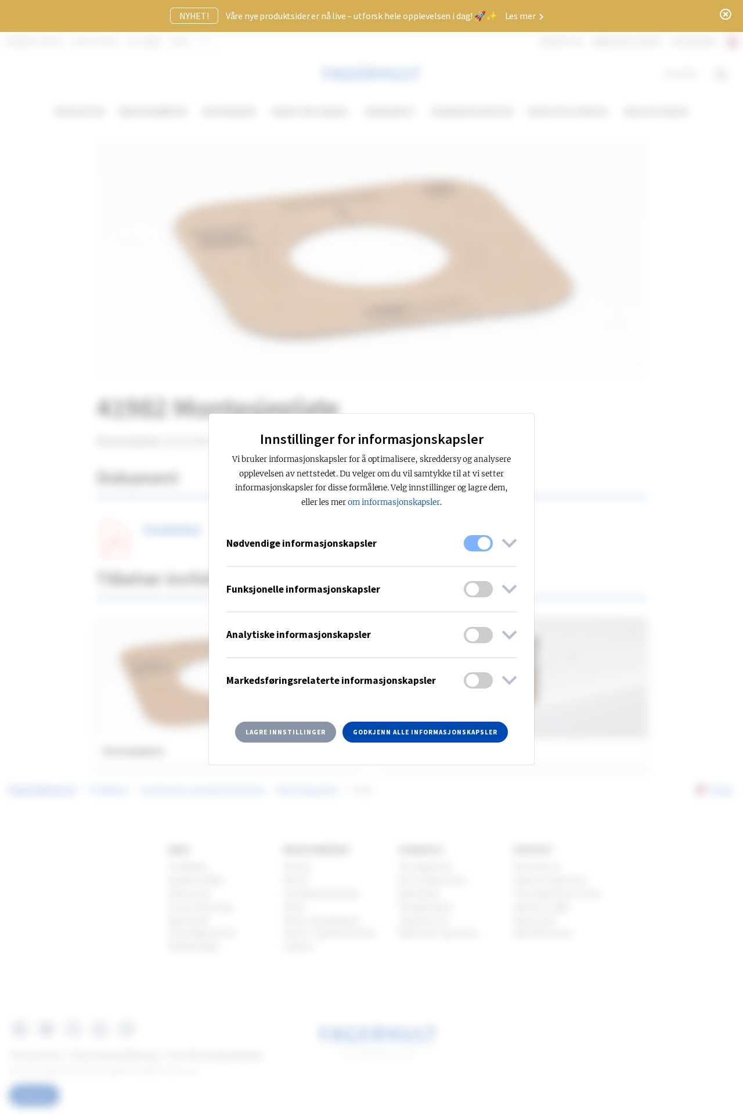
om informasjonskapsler (394, 502)
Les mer (521, 15)
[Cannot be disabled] (478, 543)
